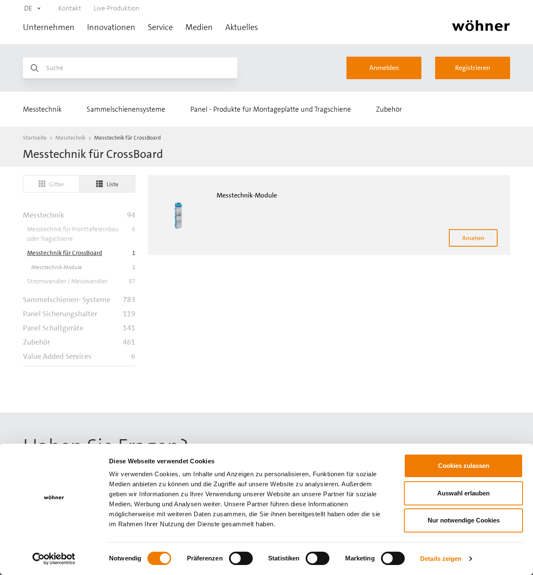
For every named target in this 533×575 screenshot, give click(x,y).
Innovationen (111, 27)
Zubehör (389, 109)
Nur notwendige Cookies (464, 520)
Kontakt (69, 8)
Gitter (56, 184)
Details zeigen (440, 558)
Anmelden (384, 67)
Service (160, 27)
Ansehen (473, 238)
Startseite (35, 137)
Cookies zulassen (463, 465)
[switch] (241, 558)
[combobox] (31, 8)
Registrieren (472, 67)
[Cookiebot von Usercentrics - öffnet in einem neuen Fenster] (53, 558)
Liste (112, 184)
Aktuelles (241, 27)
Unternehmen (49, 27)
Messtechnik (42, 109)
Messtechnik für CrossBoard (127, 137)
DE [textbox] (28, 8)
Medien (199, 27)
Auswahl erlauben (463, 493)
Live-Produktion (116, 8)
